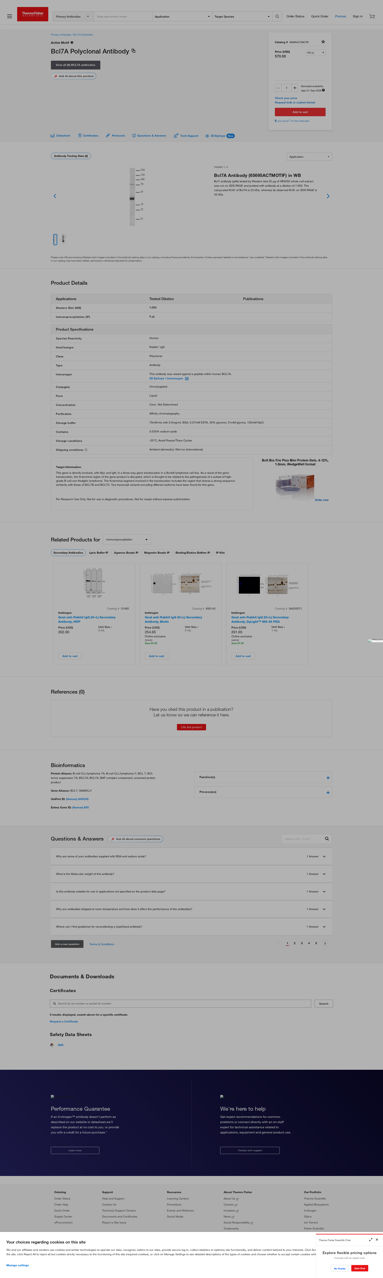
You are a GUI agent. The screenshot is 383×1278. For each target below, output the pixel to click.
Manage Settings (17, 1265)
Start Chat (359, 1268)
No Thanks (339, 1268)
